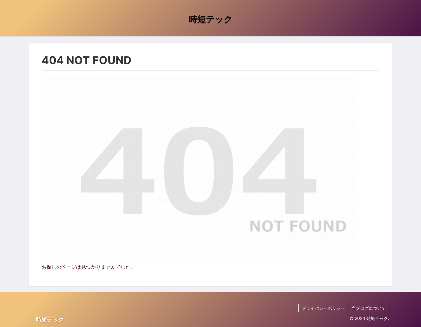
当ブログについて (368, 308)
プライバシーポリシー (323, 308)
